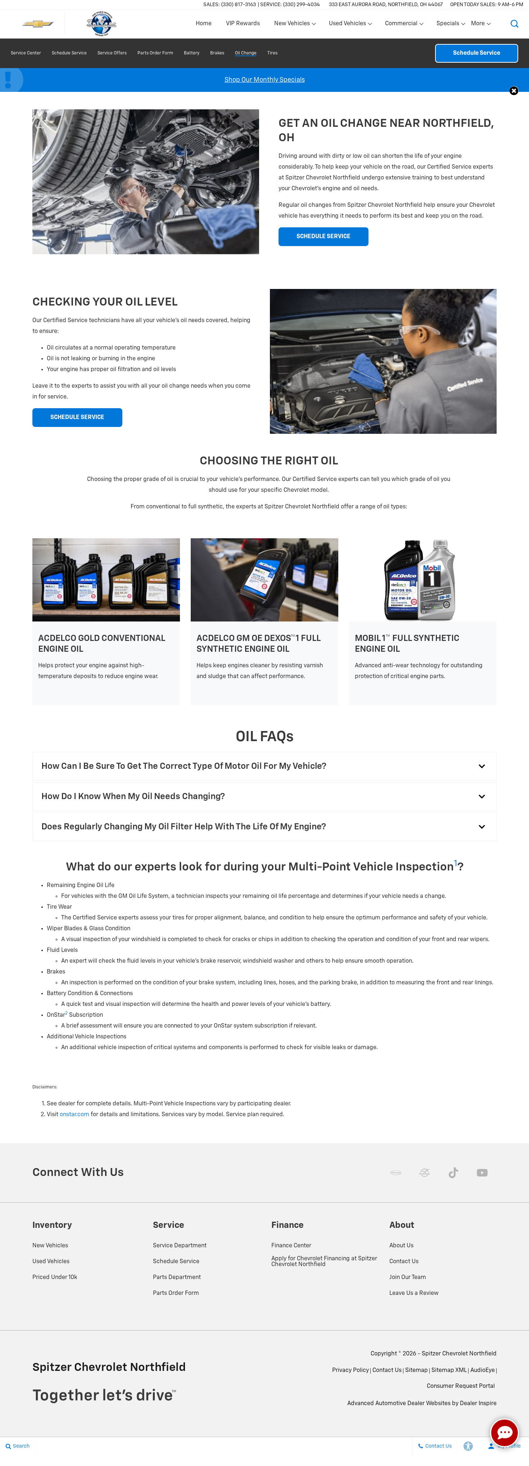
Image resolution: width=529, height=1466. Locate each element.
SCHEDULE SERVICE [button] (324, 237)
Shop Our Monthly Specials (265, 80)
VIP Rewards (243, 24)
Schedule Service (69, 53)
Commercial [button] (401, 25)
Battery (191, 53)
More (478, 25)
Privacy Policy (350, 1370)
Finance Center (291, 1246)
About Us (401, 1246)
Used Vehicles (50, 1262)
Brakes (217, 53)
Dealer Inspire (478, 1404)
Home (204, 24)
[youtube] (482, 1173)
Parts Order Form (155, 53)
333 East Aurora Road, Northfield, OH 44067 (386, 4)
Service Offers (112, 53)
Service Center (26, 53)
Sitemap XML (449, 1370)
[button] (514, 23)
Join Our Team (407, 1277)
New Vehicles (50, 1246)
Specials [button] (447, 25)
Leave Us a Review (414, 1293)
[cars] (396, 1173)
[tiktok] (453, 1173)
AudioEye (482, 1370)
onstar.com (74, 1115)
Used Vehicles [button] (347, 25)
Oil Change (246, 53)
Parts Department (177, 1277)
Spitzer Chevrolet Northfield (459, 1354)
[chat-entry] (504, 1432)
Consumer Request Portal (461, 1386)
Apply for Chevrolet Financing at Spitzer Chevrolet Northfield (324, 1261)
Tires (272, 53)
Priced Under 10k (54, 1277)
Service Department (180, 1246)
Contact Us (404, 1262)
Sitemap (416, 1370)
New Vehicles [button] (292, 25)
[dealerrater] (425, 1173)
